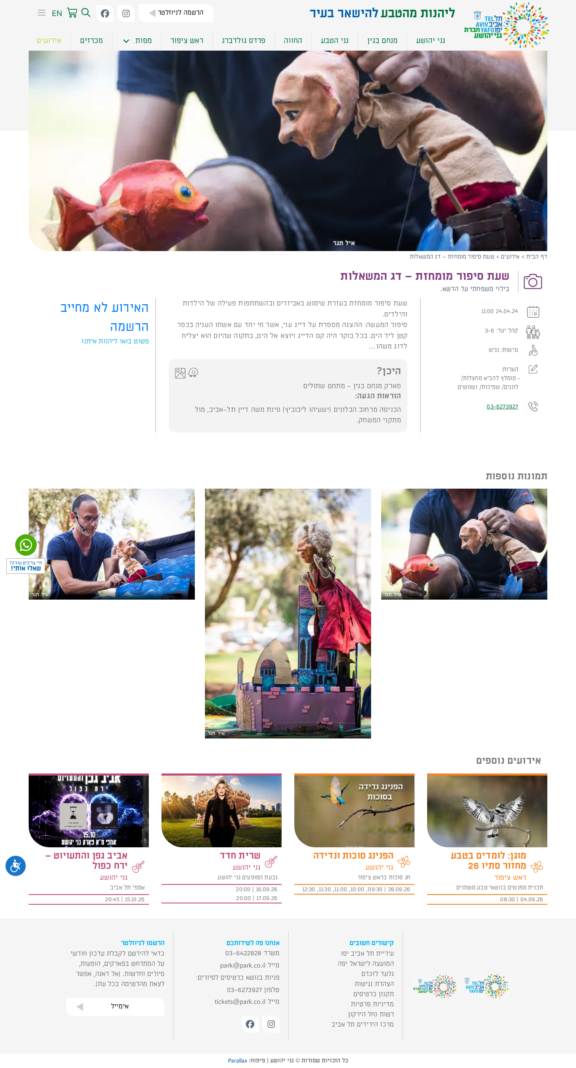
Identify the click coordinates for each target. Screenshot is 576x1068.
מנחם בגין (382, 40)
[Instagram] (126, 13)
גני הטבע (335, 40)
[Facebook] (105, 13)
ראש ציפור (186, 40)
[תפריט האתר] (39, 13)
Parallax (237, 1060)
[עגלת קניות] (72, 13)
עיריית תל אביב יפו (367, 954)
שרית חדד (240, 856)
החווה (293, 40)
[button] (84, 13)
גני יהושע (430, 40)
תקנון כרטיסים (373, 994)
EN (57, 13)
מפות (143, 40)
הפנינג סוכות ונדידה (353, 856)
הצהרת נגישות (374, 984)
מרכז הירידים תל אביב (362, 1024)
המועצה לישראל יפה (366, 964)
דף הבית (536, 257)
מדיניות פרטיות (372, 1004)
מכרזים (91, 40)
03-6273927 (502, 406)
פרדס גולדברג (243, 40)
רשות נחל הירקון (371, 1014)
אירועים (49, 40)
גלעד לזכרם (377, 974)
